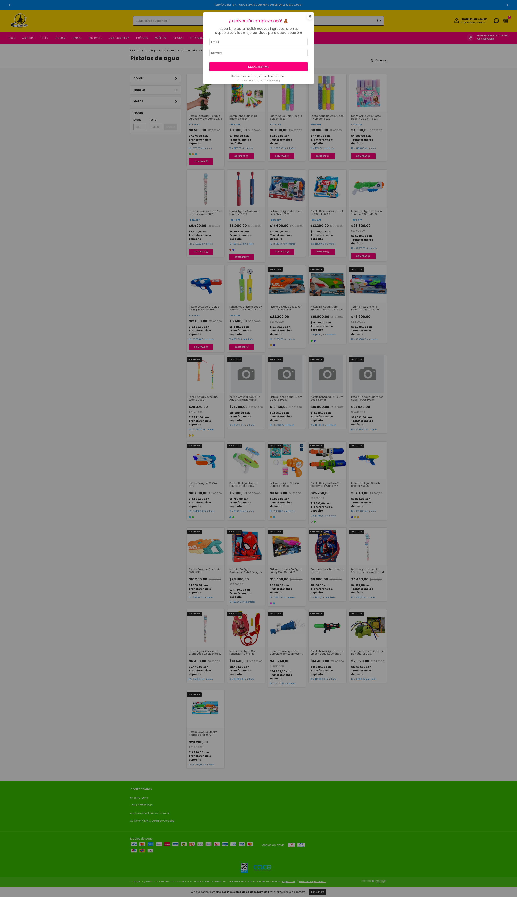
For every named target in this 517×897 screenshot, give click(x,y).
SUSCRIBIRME (258, 66)
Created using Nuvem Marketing (258, 80)
